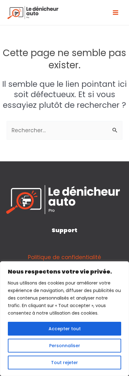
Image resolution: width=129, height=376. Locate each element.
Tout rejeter (64, 362)
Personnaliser (64, 345)
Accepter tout (65, 329)
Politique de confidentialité (64, 257)
